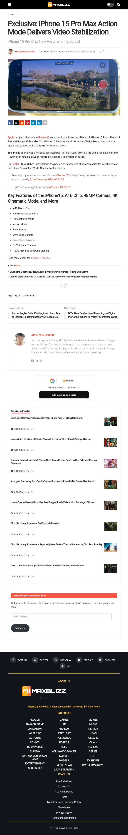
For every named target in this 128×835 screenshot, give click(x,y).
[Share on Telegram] (39, 122)
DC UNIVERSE (35, 746)
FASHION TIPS (35, 768)
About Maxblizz (64, 781)
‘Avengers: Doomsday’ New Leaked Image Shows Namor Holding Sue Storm (49, 271)
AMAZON (35, 719)
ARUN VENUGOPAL (25, 51)
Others (93, 742)
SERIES (93, 751)
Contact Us (64, 786)
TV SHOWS (93, 760)
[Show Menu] (9, 4)
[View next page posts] (66, 285)
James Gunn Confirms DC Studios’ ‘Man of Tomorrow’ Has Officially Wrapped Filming (53, 276)
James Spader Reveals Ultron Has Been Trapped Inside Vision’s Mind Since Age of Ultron (52, 502)
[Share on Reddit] (21, 122)
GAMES (64, 719)
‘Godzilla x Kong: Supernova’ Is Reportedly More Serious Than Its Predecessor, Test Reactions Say (56, 544)
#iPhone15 (61, 175)
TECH (17, 14)
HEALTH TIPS (64, 733)
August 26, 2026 (21, 450)
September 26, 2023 (48, 51)
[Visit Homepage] (59, 4)
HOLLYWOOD (83, 51)
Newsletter (64, 807)
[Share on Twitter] (16, 122)
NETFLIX (93, 728)
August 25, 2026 (21, 513)
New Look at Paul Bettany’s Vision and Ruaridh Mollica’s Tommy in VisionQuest (47, 565)
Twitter (15, 164)
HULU (64, 746)
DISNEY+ (35, 751)
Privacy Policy (64, 812)
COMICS (34, 742)
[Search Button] (118, 4)
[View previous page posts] (61, 285)
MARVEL (64, 756)
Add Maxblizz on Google (64, 395)
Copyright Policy (64, 791)
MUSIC (93, 724)
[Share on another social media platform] (44, 122)
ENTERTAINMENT (68, 51)
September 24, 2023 (58, 187)
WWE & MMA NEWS (93, 765)
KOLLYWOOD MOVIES (64, 751)
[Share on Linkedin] (33, 122)
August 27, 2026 (21, 429)
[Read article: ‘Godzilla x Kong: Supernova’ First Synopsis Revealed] (110, 526)
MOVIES (93, 719)
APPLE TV (35, 733)
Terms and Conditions (64, 817)
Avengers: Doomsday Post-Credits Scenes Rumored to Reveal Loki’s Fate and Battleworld (53, 481)
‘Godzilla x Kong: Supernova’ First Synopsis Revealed (35, 523)
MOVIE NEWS (64, 765)
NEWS (93, 733)
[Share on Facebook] (10, 122)
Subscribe (20, 628)
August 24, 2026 (21, 576)
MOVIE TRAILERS (64, 769)
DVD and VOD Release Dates (34, 757)
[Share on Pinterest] (27, 122)
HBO (64, 724)
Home (10, 14)
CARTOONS (35, 737)
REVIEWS (93, 746)
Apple (11, 137)
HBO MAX (64, 728)
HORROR (64, 742)
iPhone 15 (43, 137)
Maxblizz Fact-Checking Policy (64, 802)
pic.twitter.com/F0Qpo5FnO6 (46, 179)
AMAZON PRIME (35, 724)
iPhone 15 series (40, 258)
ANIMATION (35, 728)
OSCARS (93, 737)
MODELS (64, 760)
